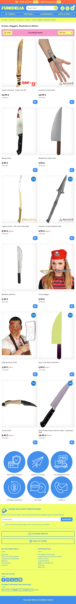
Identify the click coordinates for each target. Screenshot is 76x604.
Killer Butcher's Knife (9, 362)
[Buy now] (35, 102)
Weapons (28, 20)
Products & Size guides (10, 556)
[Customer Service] (67, 8)
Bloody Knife (6, 158)
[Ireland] (3, 580)
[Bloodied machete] (20, 267)
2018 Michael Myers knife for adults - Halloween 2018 (56, 431)
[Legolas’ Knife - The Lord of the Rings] (20, 199)
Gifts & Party (64, 14)
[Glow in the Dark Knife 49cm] (56, 335)
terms (39, 525)
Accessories (46, 14)
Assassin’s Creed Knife (47, 90)
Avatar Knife (6, 430)
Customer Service (39, 534)
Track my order (39, 541)
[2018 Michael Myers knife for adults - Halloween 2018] (56, 403)
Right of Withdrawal (45, 563)
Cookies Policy (43, 561)
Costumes (28, 14)
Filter (9, 33)
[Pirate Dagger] (56, 267)
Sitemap (41, 565)
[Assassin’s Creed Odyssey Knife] (56, 199)
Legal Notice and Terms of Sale (50, 556)
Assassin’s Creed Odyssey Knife (50, 226)
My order (4, 554)
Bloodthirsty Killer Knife (47, 158)
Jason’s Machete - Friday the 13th (14, 90)
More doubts (6, 563)
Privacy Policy (43, 559)
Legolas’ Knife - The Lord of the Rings (15, 226)
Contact (4, 565)
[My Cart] (72, 8)
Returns (4, 561)
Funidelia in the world (46, 554)
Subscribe (66, 519)
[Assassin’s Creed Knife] (56, 63)
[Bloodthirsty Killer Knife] (56, 131)
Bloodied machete (8, 294)
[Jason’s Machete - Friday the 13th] (20, 63)
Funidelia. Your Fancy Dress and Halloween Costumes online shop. (12, 8)
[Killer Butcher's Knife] (20, 335)
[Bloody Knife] (20, 131)
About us (41, 567)
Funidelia (4, 20)
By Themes (10, 14)
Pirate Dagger (44, 294)
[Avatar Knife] (20, 403)
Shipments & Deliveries (10, 559)
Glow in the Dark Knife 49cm (49, 362)
